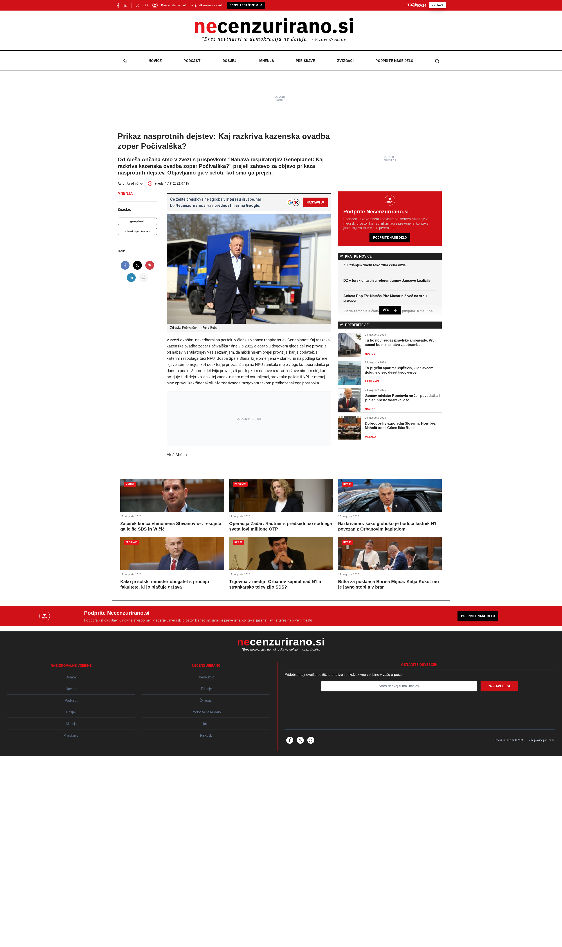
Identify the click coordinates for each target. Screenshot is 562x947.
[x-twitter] (300, 740)
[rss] (310, 740)
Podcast (192, 61)
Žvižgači (345, 61)
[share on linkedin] (131, 277)
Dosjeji (230, 61)
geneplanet (137, 221)
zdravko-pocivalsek (137, 231)
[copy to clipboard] (143, 277)
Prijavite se (499, 686)
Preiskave (305, 61)
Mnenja (266, 61)
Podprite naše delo (394, 61)
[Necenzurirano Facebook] (118, 5)
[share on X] (137, 265)
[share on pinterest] (149, 265)
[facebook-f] (289, 740)
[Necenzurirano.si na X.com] (125, 5)
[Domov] (124, 61)
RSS (144, 5)
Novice (155, 61)
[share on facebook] (125, 265)
